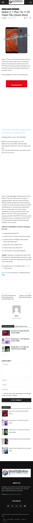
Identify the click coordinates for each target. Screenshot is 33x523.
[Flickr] (16, 506)
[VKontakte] (24, 506)
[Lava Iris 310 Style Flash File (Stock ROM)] (6, 333)
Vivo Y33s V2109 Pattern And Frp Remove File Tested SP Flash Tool (9, 297)
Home (3, 6)
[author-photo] (16, 313)
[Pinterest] (11, 21)
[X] (7, 21)
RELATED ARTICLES (8, 326)
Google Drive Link (25, 130)
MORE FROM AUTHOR (21, 326)
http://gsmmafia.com (16, 318)
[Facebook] (3, 21)
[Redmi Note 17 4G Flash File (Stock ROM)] (6, 341)
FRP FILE (9, 9)
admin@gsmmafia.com (14, 494)
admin (4, 18)
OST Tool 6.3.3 (7, 133)
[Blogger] (8, 506)
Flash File (8, 6)
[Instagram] (20, 506)
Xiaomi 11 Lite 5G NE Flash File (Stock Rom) (25, 296)
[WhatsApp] (15, 21)
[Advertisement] (16, 108)
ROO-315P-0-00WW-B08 (10, 130)
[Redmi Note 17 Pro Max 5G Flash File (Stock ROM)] (6, 349)
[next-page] (5, 355)
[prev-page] (3, 355)
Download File (16, 85)
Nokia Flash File (15, 9)
